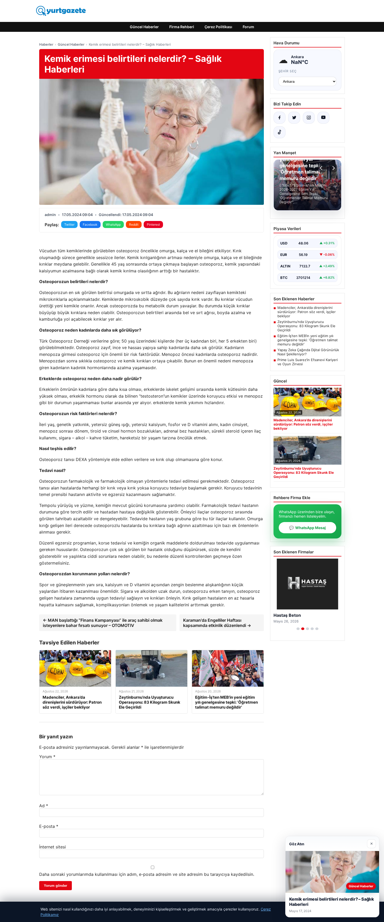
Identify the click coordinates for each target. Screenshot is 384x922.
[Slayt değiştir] (298, 628)
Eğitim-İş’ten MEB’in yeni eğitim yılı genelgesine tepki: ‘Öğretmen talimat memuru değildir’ (307, 340)
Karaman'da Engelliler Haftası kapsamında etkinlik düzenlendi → (217, 623)
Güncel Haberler (144, 27)
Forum (248, 27)
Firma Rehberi (181, 27)
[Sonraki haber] (332, 168)
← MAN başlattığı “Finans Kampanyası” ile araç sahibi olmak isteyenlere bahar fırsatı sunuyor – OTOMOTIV (102, 623)
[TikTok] (280, 132)
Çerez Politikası (218, 27)
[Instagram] (309, 118)
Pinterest (153, 224)
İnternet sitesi (52, 846)
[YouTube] (323, 118)
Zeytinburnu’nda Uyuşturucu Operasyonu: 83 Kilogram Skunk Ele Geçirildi (306, 326)
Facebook (90, 224)
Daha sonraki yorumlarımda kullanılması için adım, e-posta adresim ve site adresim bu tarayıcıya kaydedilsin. (146, 874)
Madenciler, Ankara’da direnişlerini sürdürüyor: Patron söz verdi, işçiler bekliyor (306, 312)
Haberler (46, 44)
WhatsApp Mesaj (307, 527)
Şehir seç (287, 71)
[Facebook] (280, 118)
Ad (43, 805)
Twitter (69, 224)
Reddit (133, 224)
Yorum (47, 756)
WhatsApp (113, 224)
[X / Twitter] (294, 118)
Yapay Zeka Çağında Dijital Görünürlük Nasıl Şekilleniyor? (308, 352)
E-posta (48, 826)
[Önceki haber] (321, 168)
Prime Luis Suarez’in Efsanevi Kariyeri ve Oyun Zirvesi (307, 362)
